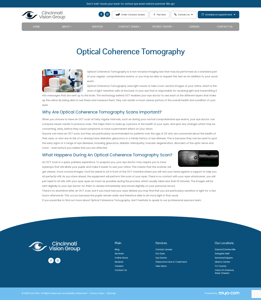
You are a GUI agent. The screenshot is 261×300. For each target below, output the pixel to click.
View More (161, 266)
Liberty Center (222, 261)
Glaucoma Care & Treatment (171, 261)
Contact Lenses (164, 249)
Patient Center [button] (161, 26)
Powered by (211, 293)
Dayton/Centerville (225, 249)
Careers (194, 26)
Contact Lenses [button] (128, 26)
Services (97, 26)
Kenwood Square (224, 257)
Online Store (121, 257)
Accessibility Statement (74, 293)
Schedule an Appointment (218, 14)
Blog (117, 249)
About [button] (66, 26)
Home (36, 26)
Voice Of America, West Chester (224, 272)
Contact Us (184, 14)
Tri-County (220, 266)
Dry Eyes (160, 253)
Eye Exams (161, 257)
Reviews (119, 261)
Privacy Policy (97, 293)
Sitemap (111, 293)
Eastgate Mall (222, 253)
